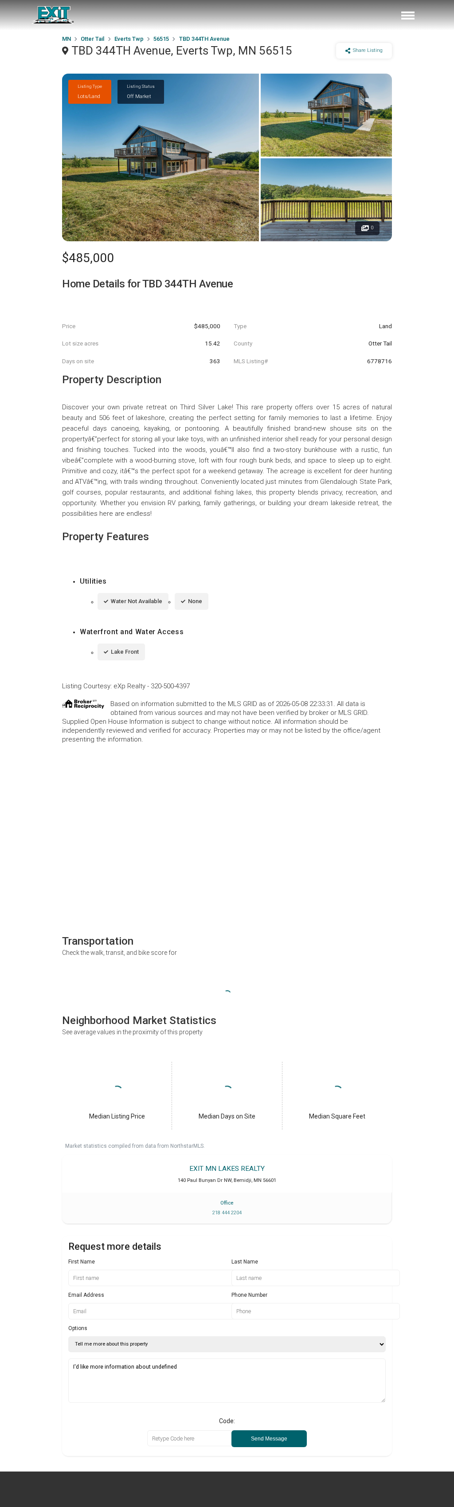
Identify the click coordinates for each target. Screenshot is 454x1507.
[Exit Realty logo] (53, 15)
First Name (81, 1262)
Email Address (86, 1295)
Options (77, 1328)
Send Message (269, 1439)
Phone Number (249, 1295)
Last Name (244, 1262)
